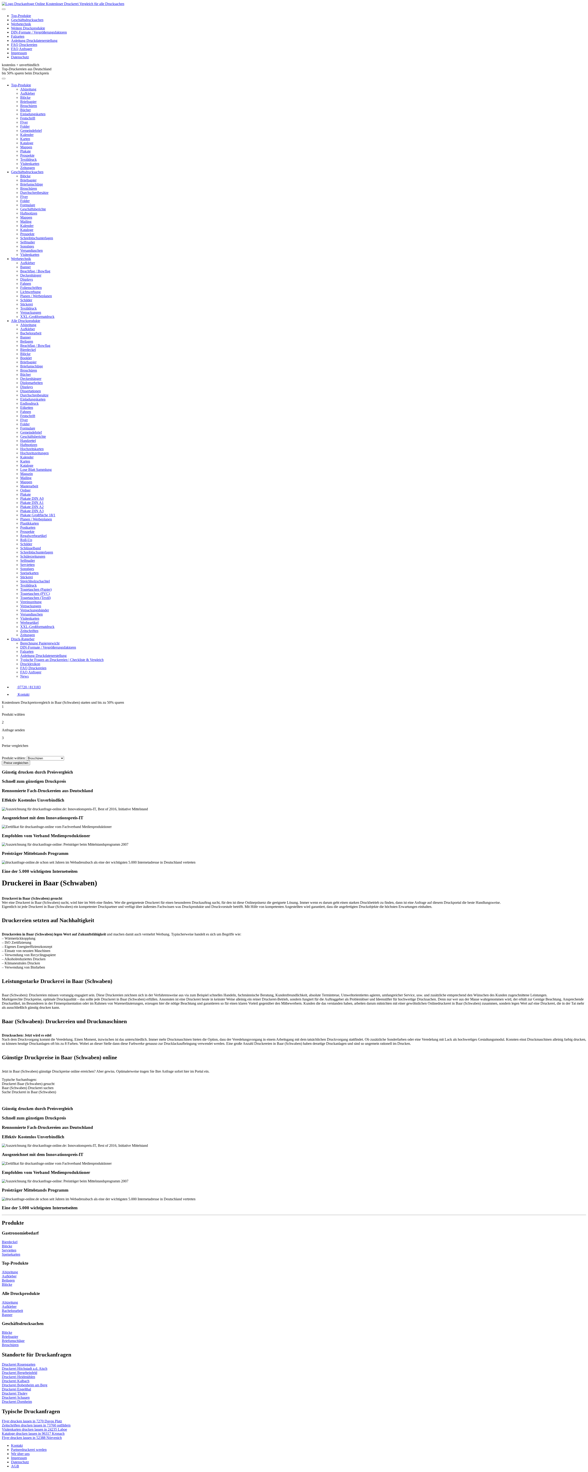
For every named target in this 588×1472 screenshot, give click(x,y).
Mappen (26, 147)
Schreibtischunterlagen (36, 238)
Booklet (26, 358)
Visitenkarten (29, 164)
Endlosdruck (29, 403)
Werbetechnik (21, 24)
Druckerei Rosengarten (18, 1364)
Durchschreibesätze (34, 193)
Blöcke (25, 97)
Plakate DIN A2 (32, 507)
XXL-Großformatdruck (37, 317)
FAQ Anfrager (21, 49)
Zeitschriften (29, 631)
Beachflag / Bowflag (35, 271)
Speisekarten (29, 573)
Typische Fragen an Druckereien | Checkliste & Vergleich (62, 660)
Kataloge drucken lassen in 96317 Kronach (33, 1433)
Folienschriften (31, 288)
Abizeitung (28, 89)
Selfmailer (27, 242)
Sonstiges (27, 246)
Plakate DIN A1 (32, 503)
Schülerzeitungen (32, 556)
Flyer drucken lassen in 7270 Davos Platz (32, 1421)
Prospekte (27, 155)
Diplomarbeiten (31, 383)
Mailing (25, 221)
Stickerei (26, 304)
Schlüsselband (30, 548)
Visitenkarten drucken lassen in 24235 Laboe (34, 1429)
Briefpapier (28, 102)
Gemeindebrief (31, 131)
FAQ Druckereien (24, 45)
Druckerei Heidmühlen (18, 1377)
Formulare (27, 205)
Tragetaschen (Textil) (35, 598)
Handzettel (28, 441)
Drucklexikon (30, 664)
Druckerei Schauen (16, 1397)
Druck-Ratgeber (22, 639)
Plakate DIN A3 (32, 511)
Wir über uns (20, 1454)
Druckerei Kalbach (15, 1381)
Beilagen (26, 341)
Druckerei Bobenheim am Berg (24, 1385)
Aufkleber (27, 93)
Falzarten (17, 36)
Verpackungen (30, 312)
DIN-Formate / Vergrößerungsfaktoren (39, 32)
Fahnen (25, 283)
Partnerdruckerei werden (29, 1450)
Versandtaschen (31, 250)
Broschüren (28, 106)
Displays (26, 279)
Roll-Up (26, 540)
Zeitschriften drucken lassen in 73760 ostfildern (36, 1425)
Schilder (26, 300)
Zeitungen (27, 168)
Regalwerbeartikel (33, 536)
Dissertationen (30, 391)
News (24, 676)
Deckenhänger (30, 275)
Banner (25, 267)
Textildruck (28, 159)
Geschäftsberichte (33, 209)
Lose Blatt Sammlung (36, 470)
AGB (15, 1466)
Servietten (27, 565)
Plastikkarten (29, 523)
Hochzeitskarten (32, 449)
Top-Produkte (21, 16)
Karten (25, 139)
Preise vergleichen (16, 763)
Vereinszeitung (31, 602)
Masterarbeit (29, 486)
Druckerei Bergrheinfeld (19, 1373)
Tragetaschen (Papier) (36, 589)
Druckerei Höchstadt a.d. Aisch (24, 1368)
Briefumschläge (31, 184)
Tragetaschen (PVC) (35, 594)
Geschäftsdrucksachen (27, 20)
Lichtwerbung (30, 292)
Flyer (24, 122)
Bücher (25, 110)
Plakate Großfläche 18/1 (37, 515)
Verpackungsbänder (34, 610)
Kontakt (17, 1445)
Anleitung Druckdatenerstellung (34, 40)
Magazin (26, 474)
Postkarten (27, 527)
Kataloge (26, 143)
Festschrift (27, 118)
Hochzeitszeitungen (34, 453)
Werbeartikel (29, 622)
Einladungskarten (32, 114)
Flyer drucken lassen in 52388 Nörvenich (32, 1438)
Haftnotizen (28, 213)
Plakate (25, 151)
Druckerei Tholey (15, 1393)
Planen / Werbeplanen (36, 296)
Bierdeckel (28, 350)
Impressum (19, 53)
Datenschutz (20, 57)
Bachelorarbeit (30, 333)
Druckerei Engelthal (16, 1389)
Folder (25, 126)
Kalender (27, 135)
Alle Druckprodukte (25, 321)
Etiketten (26, 408)
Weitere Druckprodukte (28, 28)
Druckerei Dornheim (17, 1402)
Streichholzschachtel (35, 581)
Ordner (25, 490)
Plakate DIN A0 (32, 498)
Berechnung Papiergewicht (39, 643)
